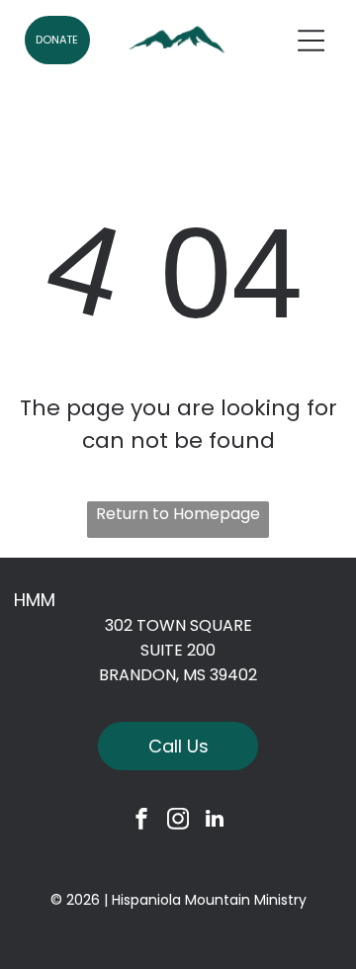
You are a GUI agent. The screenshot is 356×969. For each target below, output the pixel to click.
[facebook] (141, 821)
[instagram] (178, 821)
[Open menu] (311, 40)
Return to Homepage (178, 513)
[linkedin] (214, 821)
